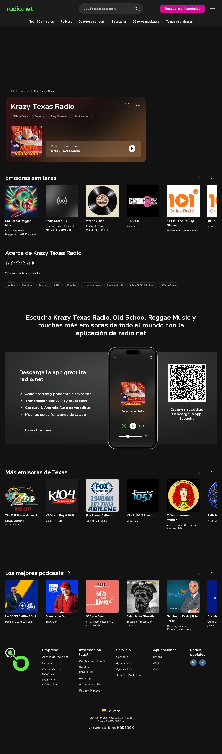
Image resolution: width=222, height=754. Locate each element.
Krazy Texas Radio (65, 151)
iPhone (157, 657)
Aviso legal (86, 678)
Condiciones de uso (92, 661)
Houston (27, 285)
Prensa (47, 663)
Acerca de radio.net (55, 657)
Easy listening (59, 116)
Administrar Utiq (90, 684)
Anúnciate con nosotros (51, 671)
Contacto (122, 657)
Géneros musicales (146, 21)
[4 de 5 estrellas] (23, 262)
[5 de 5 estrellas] (28, 262)
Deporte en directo (92, 21)
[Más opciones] (138, 105)
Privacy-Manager (90, 690)
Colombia (113, 711)
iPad (156, 663)
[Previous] (199, 176)
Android (158, 669)
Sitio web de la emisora (20, 273)
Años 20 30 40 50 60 (142, 285)
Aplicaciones (124, 663)
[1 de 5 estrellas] (7, 262)
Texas (42, 285)
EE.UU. (56, 285)
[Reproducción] (132, 148)
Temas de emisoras (179, 21)
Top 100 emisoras (41, 21)
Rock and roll (82, 116)
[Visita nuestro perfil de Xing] (202, 662)
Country (39, 116)
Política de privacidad (86, 669)
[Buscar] (137, 8)
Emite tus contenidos (49, 682)
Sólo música (20, 116)
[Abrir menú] (212, 8)
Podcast (66, 21)
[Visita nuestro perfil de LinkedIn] (193, 662)
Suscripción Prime (128, 675)
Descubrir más (38, 430)
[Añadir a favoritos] (127, 105)
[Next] (211, 176)
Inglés (11, 285)
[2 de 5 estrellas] (12, 262)
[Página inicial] (12, 91)
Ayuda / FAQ (124, 669)
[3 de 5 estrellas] (18, 262)
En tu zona (119, 21)
